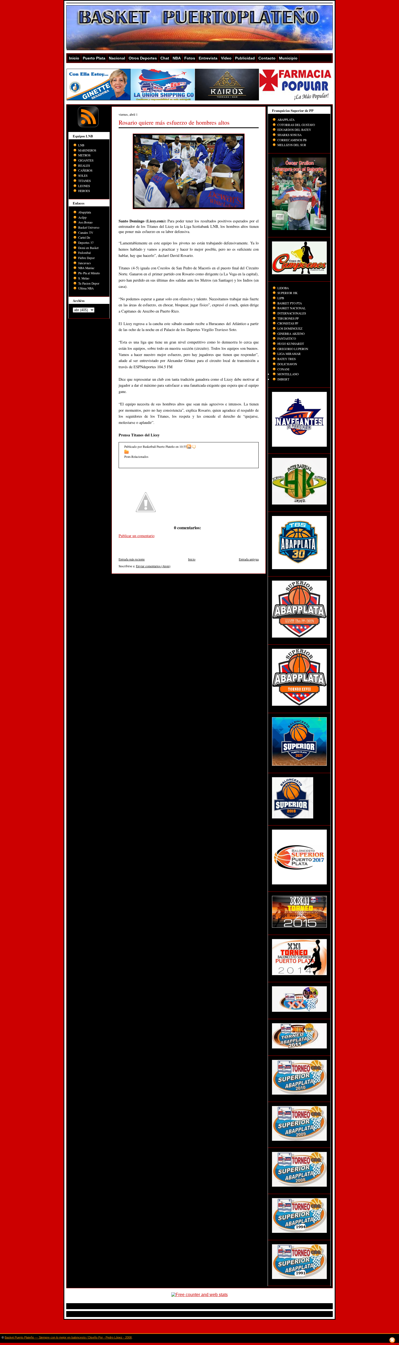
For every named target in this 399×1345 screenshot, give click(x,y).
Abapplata (84, 212)
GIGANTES (85, 160)
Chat (164, 58)
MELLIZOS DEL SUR (291, 145)
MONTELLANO (288, 374)
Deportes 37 (86, 243)
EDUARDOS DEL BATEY (294, 130)
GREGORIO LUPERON (292, 349)
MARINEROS (87, 150)
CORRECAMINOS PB (292, 140)
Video (226, 58)
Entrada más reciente (132, 559)
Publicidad (245, 58)
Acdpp (82, 217)
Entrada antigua (249, 559)
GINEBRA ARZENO (291, 334)
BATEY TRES (286, 359)
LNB (81, 145)
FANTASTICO (286, 338)
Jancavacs (84, 263)
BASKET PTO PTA (289, 303)
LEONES (84, 186)
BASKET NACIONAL (291, 308)
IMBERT (283, 379)
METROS (84, 155)
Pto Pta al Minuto (89, 273)
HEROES (84, 191)
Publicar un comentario (136, 535)
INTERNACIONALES (291, 313)
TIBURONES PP (288, 318)
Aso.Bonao (85, 222)
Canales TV (85, 233)
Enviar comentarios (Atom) (153, 566)
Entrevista (208, 58)
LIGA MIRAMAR (289, 354)
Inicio (74, 58)
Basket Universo (88, 227)
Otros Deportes (143, 58)
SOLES (82, 176)
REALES (84, 165)
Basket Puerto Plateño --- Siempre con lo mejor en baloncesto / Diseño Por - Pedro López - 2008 (68, 1337)
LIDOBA (283, 288)
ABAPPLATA (285, 120)
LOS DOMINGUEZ (289, 328)
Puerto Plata (94, 58)
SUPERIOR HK (287, 293)
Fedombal (84, 253)
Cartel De (84, 237)
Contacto (267, 58)
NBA (177, 58)
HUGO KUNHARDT (290, 344)
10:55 (183, 447)
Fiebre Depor (86, 258)
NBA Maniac (86, 268)
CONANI (283, 369)
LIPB (280, 298)
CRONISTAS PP (287, 323)
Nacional (117, 58)
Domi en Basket (88, 248)
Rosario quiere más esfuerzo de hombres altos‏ (174, 122)
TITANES (84, 181)
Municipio (288, 58)
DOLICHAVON (287, 364)
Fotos (189, 58)
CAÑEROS (85, 170)
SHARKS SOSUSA (289, 135)
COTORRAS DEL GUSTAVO (296, 125)
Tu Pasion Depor (88, 283)
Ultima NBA (86, 288)
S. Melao (83, 278)
